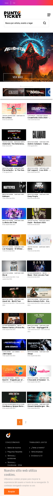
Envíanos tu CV (36, 456)
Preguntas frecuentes (14, 452)
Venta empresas (37, 452)
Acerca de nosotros (14, 448)
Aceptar (11, 491)
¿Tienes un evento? (37, 448)
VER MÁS (18, 77)
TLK (14, 3)
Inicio (6, 3)
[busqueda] (44, 22)
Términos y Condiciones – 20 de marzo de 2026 (14, 465)
